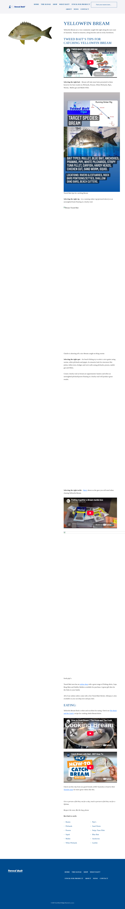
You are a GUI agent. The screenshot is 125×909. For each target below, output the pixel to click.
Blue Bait (95, 834)
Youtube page (68, 790)
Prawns (68, 830)
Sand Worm (96, 826)
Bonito (68, 822)
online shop (84, 684)
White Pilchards (71, 843)
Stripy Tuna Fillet (98, 830)
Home (36, 4)
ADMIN (72, 903)
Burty (85, 490)
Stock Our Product (81, 4)
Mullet (68, 839)
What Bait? (64, 4)
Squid (68, 834)
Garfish (94, 843)
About (69, 9)
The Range (46, 4)
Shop (55, 4)
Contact (85, 9)
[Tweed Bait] (17, 7)
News (76, 9)
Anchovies (96, 839)
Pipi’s (94, 822)
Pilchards (69, 826)
